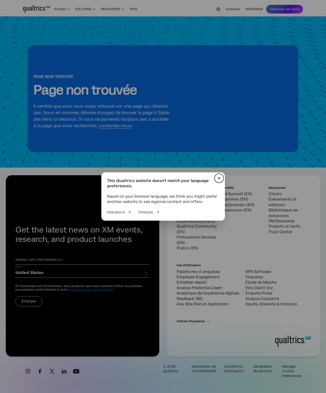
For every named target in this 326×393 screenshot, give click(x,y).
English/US (116, 212)
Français (146, 212)
